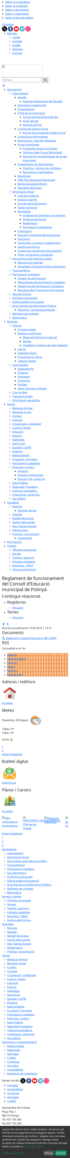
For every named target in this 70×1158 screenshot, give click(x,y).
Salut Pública (15, 1022)
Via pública (14, 1038)
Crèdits (11, 1058)
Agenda (12, 655)
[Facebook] (11, 28)
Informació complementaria (19, 1042)
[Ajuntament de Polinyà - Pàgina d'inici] (22, 70)
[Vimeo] (22, 28)
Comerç (12, 967)
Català (16, 37)
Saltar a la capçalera (17, 2)
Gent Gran (13, 995)
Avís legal (13, 1054)
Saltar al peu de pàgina (19, 18)
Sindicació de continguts (22, 1073)
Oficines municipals (19, 900)
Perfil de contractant (20, 877)
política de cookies (33, 1146)
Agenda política (16, 659)
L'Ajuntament (15, 853)
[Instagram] (28, 28)
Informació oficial (18, 857)
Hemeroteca (14, 947)
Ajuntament (9, 849)
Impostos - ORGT (17, 916)
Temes (6, 955)
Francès (17, 53)
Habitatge (13, 991)
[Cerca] (45, 79)
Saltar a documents (17, 10)
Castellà (17, 41)
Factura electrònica (19, 920)
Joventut (12, 1003)
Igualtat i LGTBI (16, 999)
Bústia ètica (14, 892)
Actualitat (8, 924)
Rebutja (49, 1153)
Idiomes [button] (12, 33)
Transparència (16, 865)
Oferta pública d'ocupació (23, 881)
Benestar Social (16, 963)
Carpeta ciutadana (18, 912)
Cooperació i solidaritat (21, 975)
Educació (12, 983)
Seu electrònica (16, 873)
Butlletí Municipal (17, 936)
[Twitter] (5, 28)
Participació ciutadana (21, 869)
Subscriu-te (9, 783)
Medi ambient (15, 1006)
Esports (12, 987)
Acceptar (61, 1153)
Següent (17, 754)
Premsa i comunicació (20, 951)
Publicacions (15, 674)
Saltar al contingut (16, 6)
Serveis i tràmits (12, 896)
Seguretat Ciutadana (20, 1026)
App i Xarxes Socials (19, 944)
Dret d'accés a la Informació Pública (29, 885)
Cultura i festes (16, 979)
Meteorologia (15, 1046)
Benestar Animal (17, 959)
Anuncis (12, 663)
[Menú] (3, 85)
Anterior (7, 754)
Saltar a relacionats (17, 14)
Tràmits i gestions (18, 908)
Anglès (16, 45)
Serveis (11, 904)
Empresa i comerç (18, 1018)
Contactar (8, 24)
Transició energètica (19, 1030)
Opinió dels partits (18, 940)
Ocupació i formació (19, 1010)
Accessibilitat (15, 1069)
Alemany (17, 49)
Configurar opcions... (13, 1153)
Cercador (13, 1066)
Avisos (11, 667)
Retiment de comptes (20, 888)
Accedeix (7, 703)
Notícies (12, 670)
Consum (12, 971)
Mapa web (13, 1050)
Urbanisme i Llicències (21, 1034)
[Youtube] (17, 28)
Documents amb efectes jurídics (27, 861)
